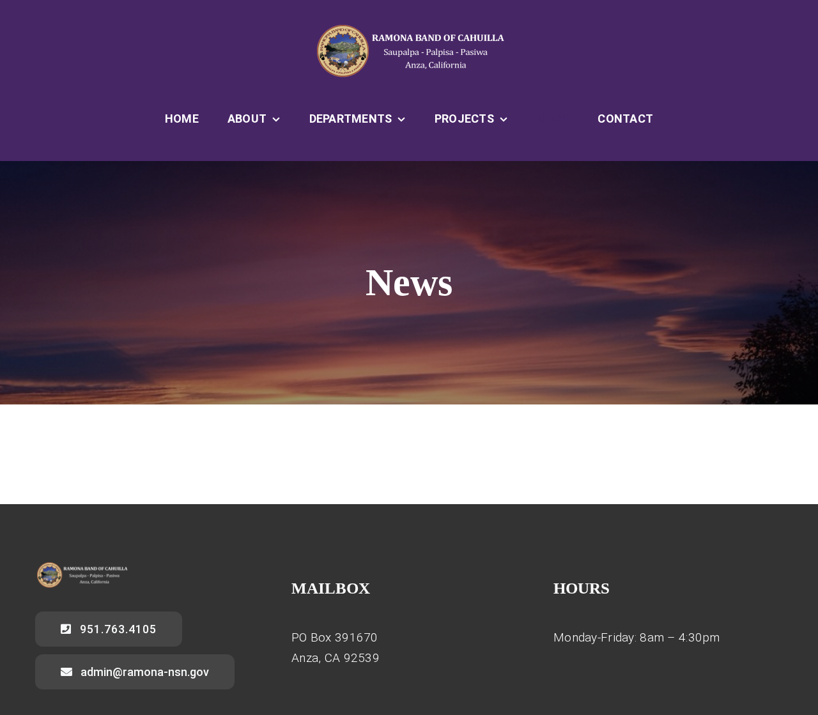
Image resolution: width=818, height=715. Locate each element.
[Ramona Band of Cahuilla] (409, 29)
